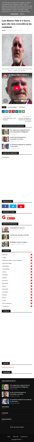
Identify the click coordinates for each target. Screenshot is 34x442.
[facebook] (5, 206)
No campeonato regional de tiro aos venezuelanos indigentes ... (20, 131)
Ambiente (17, 254)
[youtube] (20, 206)
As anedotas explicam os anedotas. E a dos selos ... (21, 145)
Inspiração (17, 289)
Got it (22, 14)
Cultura (17, 272)
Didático (17, 277)
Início (9, 436)
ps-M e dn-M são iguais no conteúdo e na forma (18, 138)
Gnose (4, 30)
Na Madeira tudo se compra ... (19, 242)
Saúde (17, 300)
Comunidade (17, 269)
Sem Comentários (17, 303)
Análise (17, 257)
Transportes (17, 306)
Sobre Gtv (15, 436)
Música (17, 297)
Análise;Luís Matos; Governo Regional (17, 260)
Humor (17, 286)
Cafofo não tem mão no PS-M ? (19, 235)
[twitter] (13, 206)
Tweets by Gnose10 (8, 367)
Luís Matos (22, 107)
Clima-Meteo (17, 266)
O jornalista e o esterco (17, 228)
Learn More (14, 14)
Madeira (17, 295)
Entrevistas (17, 283)
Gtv (22, 439)
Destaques (17, 275)
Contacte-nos (23, 436)
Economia (17, 280)
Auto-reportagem (12, 107)
